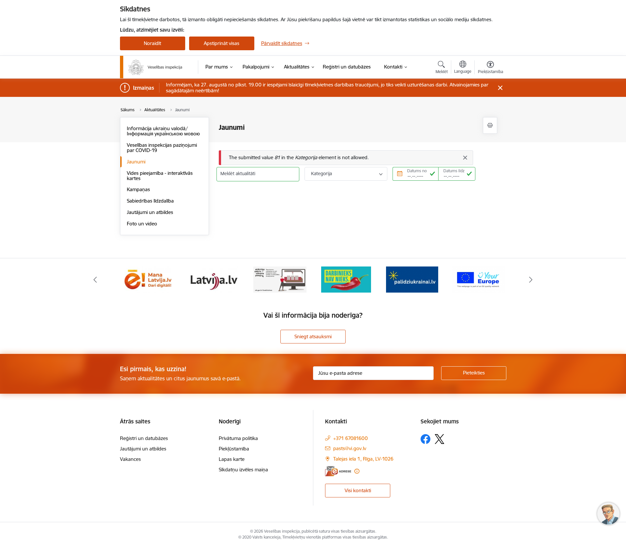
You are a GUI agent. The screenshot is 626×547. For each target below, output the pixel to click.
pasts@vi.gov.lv (349, 448)
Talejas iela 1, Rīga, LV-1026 (363, 459)
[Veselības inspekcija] (155, 67)
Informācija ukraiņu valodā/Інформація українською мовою (163, 131)
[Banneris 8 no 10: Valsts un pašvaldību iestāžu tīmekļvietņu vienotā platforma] (279, 279)
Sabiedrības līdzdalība (150, 201)
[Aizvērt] (465, 157)
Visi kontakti (358, 490)
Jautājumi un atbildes (150, 212)
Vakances (130, 459)
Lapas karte (232, 459)
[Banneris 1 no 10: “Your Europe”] (478, 279)
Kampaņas (138, 189)
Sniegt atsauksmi (313, 336)
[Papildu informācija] (356, 471)
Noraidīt (152, 43)
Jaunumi (136, 162)
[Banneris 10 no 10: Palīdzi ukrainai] (412, 279)
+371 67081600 (350, 438)
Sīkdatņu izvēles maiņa (243, 469)
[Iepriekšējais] (95, 279)
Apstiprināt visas (221, 43)
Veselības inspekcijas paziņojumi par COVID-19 (162, 147)
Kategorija (321, 173)
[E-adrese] (338, 471)
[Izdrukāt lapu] (490, 125)
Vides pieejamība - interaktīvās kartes (160, 175)
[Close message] (500, 88)
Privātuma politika (238, 438)
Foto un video (142, 223)
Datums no (417, 170)
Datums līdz (454, 170)
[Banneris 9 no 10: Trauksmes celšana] (346, 279)
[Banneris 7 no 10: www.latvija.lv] (214, 279)
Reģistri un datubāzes (144, 438)
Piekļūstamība (234, 449)
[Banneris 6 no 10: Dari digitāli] (148, 279)
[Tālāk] (531, 279)
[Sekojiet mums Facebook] (425, 439)
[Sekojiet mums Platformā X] (439, 439)
